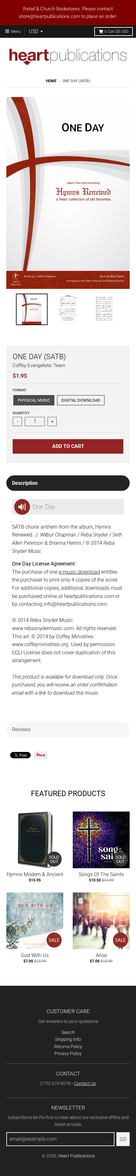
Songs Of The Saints (101, 874)
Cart (116, 31)
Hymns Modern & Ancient (35, 874)
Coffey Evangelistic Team (39, 365)
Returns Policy (68, 1046)
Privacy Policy (68, 1053)
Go (123, 1139)
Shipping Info (68, 1039)
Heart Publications (76, 1155)
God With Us (35, 955)
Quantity (21, 413)
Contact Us (85, 1083)
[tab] (68, 483)
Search (68, 1032)
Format (20, 390)
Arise (101, 955)
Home (51, 81)
